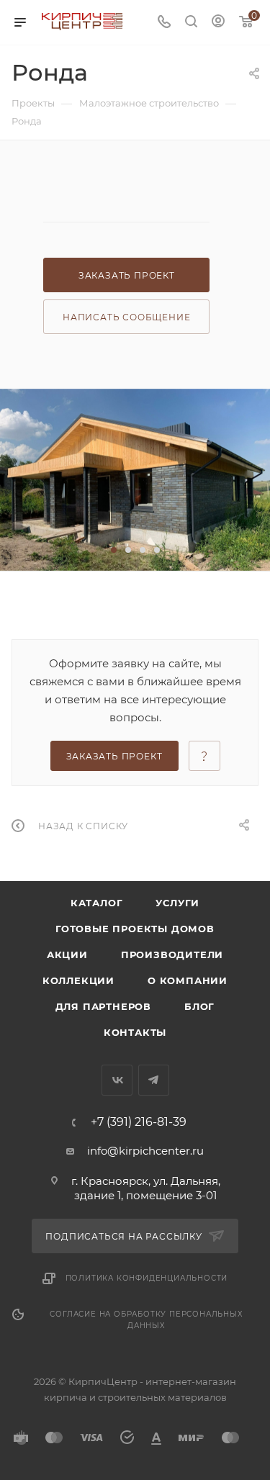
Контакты (135, 1032)
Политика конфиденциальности (147, 1278)
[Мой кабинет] (218, 23)
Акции (67, 954)
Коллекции (78, 980)
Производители (172, 954)
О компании (188, 980)
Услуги (177, 902)
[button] (114, 550)
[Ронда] (135, 480)
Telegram (153, 1080)
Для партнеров (103, 1006)
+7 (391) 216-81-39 (138, 1122)
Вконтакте (117, 1080)
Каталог (97, 902)
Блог (199, 1006)
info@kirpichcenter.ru (145, 1151)
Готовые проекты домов (135, 928)
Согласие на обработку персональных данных (146, 1319)
